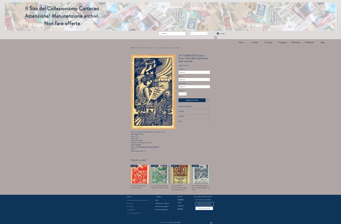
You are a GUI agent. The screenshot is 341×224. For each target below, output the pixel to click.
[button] (216, 37)
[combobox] (194, 72)
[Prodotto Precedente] (128, 174)
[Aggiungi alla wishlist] (208, 100)
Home (133, 48)
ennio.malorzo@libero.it (134, 213)
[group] (170, 179)
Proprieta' (181, 69)
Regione (181, 76)
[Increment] (185, 93)
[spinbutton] (182, 93)
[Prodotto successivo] (213, 174)
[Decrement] (180, 93)
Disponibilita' (182, 83)
